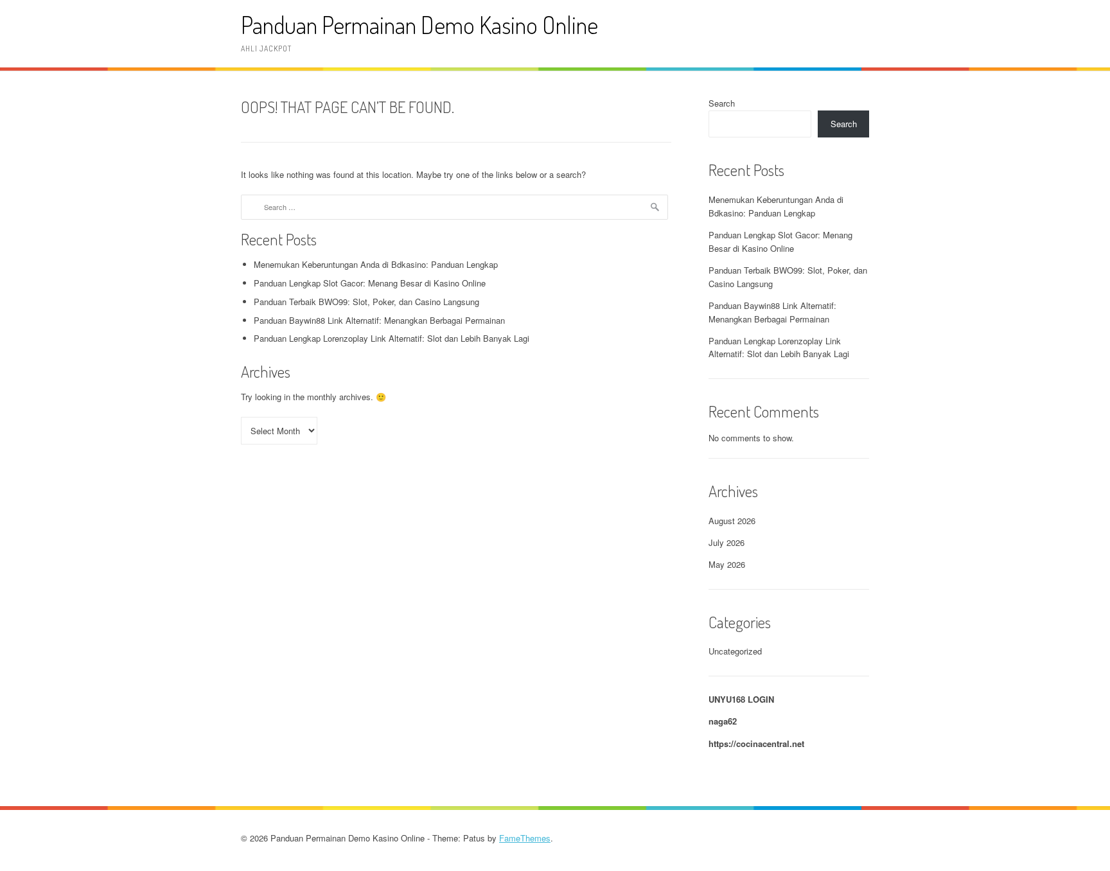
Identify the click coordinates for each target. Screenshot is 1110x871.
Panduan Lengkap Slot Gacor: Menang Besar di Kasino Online (370, 283)
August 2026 (732, 521)
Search (722, 103)
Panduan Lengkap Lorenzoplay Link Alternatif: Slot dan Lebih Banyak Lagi (391, 338)
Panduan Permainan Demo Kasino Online (419, 25)
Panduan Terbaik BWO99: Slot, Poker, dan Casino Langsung (366, 301)
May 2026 (727, 564)
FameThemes (525, 838)
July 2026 (726, 542)
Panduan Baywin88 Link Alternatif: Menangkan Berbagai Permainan (379, 320)
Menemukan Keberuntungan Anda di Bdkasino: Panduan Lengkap (376, 264)
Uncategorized (735, 651)
